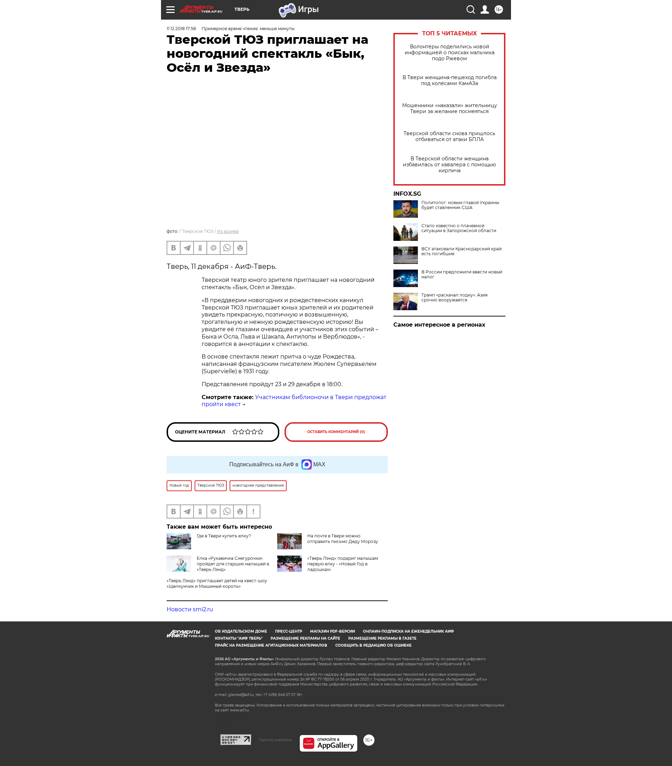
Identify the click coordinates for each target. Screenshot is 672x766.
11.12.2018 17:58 (181, 28)
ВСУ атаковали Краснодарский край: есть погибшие (462, 251)
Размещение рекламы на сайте (305, 638)
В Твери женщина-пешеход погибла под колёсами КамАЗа (449, 80)
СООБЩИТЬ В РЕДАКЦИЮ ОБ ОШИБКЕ (373, 645)
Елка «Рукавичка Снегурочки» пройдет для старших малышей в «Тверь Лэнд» (233, 564)
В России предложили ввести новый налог (461, 274)
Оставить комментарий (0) (336, 432)
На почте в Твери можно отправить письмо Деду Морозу (342, 538)
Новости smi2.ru (190, 609)
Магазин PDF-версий (332, 631)
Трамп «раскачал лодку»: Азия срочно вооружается (454, 297)
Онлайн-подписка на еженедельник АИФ (408, 631)
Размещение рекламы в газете (382, 638)
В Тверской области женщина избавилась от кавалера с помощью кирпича (449, 165)
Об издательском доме (241, 631)
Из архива (228, 231)
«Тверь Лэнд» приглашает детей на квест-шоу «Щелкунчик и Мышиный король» (217, 583)
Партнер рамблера (275, 740)
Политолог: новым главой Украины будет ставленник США (460, 205)
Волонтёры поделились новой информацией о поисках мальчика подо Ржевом (450, 53)
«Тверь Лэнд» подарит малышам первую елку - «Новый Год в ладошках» (342, 564)
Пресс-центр (288, 631)
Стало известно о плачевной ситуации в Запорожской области (458, 228)
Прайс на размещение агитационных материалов (271, 645)
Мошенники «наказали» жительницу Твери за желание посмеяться (449, 108)
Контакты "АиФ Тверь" (238, 638)
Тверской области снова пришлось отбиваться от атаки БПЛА (449, 136)
